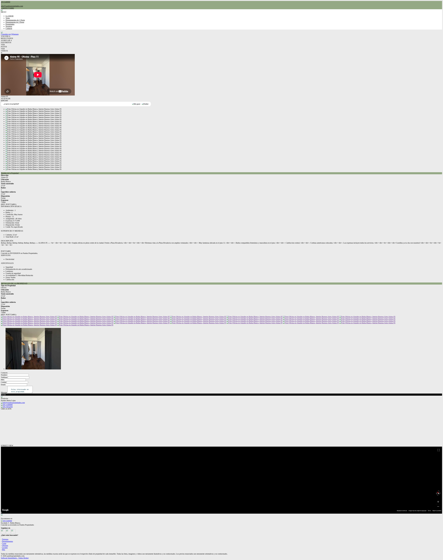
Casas (4, 543)
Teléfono (4, 377)
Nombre (4, 375)
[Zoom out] (438, 506)
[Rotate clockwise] (440, 493)
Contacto (9, 28)
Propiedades (10, 24)
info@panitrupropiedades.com (12, 6)
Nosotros (9, 26)
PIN (2, 380)
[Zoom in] (438, 501)
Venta (8, 18)
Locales (5, 548)
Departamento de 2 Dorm (15, 22)
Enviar (3, 395)
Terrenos (5, 539)
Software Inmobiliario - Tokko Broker (15, 558)
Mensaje (4, 392)
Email (3, 385)
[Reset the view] (438, 493)
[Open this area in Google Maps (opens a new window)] (5, 510)
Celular (3, 382)
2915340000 (7, 521)
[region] (221, 479)
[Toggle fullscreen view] (438, 450)
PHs (3, 550)
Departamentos (7, 541)
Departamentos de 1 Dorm (15, 20)
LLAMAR (9, 16)
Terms (429, 510)
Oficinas (5, 546)
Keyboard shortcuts (402, 510)
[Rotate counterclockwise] (436, 493)
